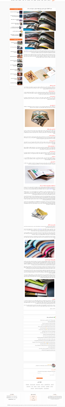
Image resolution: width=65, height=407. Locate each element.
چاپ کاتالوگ (27, 50)
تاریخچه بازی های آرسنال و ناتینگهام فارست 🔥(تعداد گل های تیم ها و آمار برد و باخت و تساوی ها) (43, 342)
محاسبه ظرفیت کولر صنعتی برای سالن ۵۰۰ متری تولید (49, 334)
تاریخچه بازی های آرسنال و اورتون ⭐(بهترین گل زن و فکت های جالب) (47, 329)
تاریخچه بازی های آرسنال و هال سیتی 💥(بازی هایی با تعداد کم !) (47, 328)
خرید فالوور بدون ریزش (46, 388)
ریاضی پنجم (39, 386)
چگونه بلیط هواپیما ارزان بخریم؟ (51, 321)
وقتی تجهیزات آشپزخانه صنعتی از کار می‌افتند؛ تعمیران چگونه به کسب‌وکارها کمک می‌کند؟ (45, 345)
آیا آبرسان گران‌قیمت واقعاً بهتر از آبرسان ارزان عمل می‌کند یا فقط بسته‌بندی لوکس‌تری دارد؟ (44, 340)
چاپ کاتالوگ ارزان (50, 189)
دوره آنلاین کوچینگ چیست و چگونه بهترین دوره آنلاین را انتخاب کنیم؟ (47, 348)
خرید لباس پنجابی (28, 386)
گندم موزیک (52, 384)
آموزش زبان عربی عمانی (32, 384)
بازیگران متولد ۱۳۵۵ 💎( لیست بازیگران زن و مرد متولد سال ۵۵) (47, 320)
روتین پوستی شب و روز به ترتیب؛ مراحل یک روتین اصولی (48, 331)
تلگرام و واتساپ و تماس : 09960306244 (12, 397)
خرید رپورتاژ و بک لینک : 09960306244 (12, 396)
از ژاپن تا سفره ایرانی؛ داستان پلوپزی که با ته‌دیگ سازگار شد (48, 350)
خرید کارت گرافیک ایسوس (47, 384)
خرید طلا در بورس (43, 386)
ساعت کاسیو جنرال (38, 384)
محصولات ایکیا (27, 384)
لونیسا (32, 386)
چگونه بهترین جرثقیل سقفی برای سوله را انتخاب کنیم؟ (49, 335)
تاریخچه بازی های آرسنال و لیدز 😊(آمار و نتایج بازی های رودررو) (47, 343)
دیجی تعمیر (51, 386)
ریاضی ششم (35, 386)
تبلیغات (33, 398)
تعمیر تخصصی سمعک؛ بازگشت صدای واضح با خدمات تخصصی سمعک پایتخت (46, 337)
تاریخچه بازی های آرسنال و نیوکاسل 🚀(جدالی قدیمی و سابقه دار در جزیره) (46, 326)
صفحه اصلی (33, 396)
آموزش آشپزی (32, 388)
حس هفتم (42, 384)
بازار (38, 10)
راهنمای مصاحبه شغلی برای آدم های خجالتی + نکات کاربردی (48, 324)
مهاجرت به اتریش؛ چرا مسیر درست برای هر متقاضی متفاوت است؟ (47, 332)
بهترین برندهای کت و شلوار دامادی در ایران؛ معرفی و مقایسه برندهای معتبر (46, 339)
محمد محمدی (49, 364)
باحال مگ (40, 10)
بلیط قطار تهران (47, 386)
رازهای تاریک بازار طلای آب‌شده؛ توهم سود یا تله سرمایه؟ (48, 323)
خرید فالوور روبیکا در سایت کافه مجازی (39, 388)
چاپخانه (40, 229)
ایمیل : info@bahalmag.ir (11, 399)
